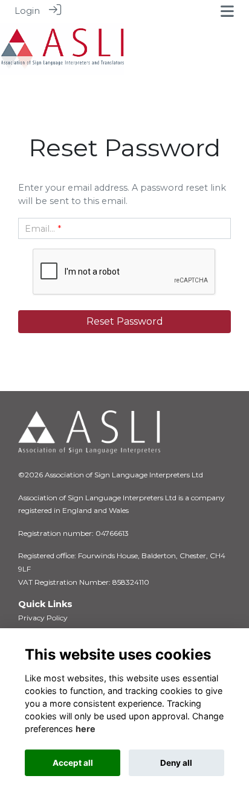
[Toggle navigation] (227, 11)
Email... (40, 228)
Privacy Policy (43, 617)
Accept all (73, 763)
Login (27, 10)
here (85, 729)
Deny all (176, 763)
